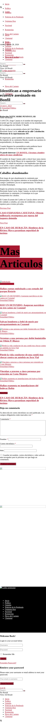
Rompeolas (9, 30)
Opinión (8, 46)
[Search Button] (24, 103)
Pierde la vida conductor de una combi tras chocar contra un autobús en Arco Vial (21, 356)
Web (2, 450)
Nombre (4, 439)
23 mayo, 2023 (6, 106)
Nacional (8, 25)
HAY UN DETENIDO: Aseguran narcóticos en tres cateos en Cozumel (22, 306)
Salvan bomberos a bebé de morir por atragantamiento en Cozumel (19, 323)
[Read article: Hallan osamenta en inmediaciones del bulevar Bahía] (23, 379)
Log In (2, 688)
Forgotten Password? (8, 663)
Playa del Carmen (12, 34)
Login (7, 12)
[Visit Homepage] (8, 70)
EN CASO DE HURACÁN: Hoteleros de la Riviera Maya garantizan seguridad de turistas (21, 400)
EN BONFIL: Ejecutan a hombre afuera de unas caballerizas (22, 154)
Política (8, 8)
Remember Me (8, 654)
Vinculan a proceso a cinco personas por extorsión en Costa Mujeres (20, 372)
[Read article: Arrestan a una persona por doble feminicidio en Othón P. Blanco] (23, 330)
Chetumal (8, 59)
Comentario (5, 419)
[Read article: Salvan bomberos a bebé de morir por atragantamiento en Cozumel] (23, 314)
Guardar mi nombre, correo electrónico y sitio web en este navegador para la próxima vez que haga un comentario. (22, 457)
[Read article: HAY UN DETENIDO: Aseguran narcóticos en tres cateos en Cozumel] (23, 297)
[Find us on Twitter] (1, 7)
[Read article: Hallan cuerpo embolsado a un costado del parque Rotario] (23, 282)
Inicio (7, 4)
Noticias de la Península (14, 17)
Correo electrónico (8, 444)
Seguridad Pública (9, 108)
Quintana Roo (10, 21)
